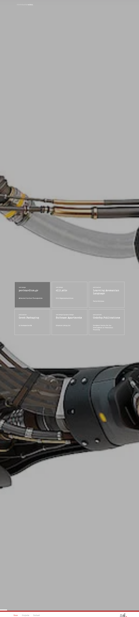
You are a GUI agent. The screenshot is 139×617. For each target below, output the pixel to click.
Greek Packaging (29, 317)
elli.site (61, 290)
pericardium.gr (28, 290)
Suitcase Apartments (69, 317)
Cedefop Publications (106, 317)
